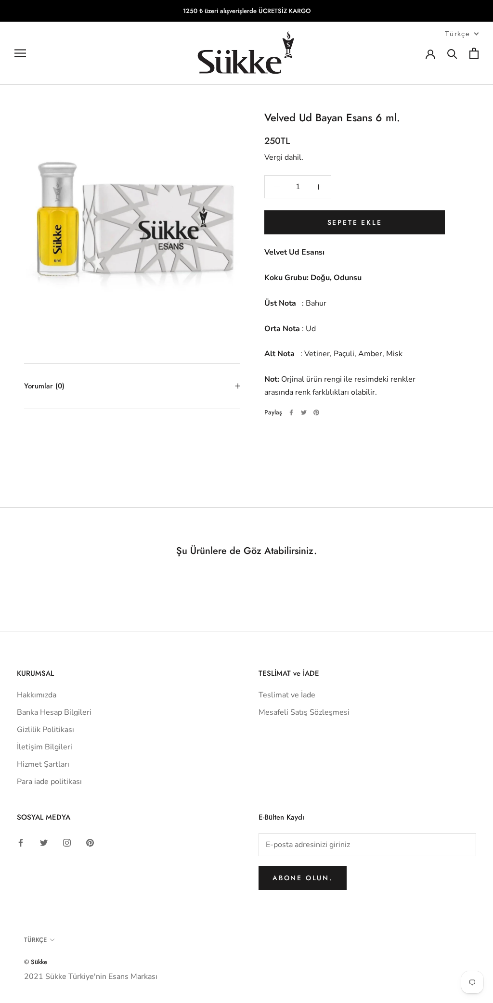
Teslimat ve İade (287, 695)
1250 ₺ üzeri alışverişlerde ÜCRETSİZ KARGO (247, 10)
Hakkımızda (36, 695)
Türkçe (35, 939)
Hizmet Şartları (43, 764)
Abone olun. (302, 878)
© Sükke (35, 961)
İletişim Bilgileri (44, 747)
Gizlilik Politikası (45, 729)
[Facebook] (291, 412)
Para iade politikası (49, 781)
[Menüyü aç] (20, 53)
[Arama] (452, 53)
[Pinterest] (316, 412)
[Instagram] (67, 842)
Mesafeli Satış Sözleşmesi (304, 712)
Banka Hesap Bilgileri (54, 712)
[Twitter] (304, 412)
